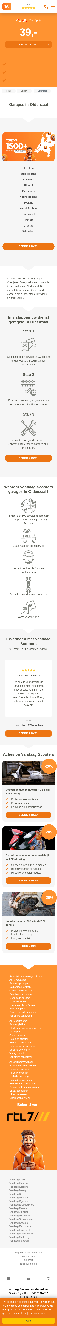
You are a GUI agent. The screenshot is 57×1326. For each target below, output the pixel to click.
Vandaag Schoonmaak (21, 1207)
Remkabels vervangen (21, 1068)
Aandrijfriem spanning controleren (27, 964)
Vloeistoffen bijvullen (20, 1086)
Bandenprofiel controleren (23, 1054)
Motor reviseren (18, 989)
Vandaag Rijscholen (20, 1189)
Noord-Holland (28, 197)
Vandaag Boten (17, 1182)
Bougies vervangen (19, 1057)
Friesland (28, 179)
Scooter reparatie (18, 997)
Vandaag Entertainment (22, 1193)
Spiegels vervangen (20, 1038)
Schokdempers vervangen (23, 1034)
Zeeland (28, 202)
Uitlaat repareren (18, 1082)
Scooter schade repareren (23, 1000)
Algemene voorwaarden (28, 1240)
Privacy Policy (29, 1244)
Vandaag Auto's (17, 1168)
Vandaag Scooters (19, 1211)
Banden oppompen (19, 971)
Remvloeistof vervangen (22, 1072)
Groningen (28, 191)
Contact (28, 1248)
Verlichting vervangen (21, 1004)
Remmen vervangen (20, 1031)
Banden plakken (18, 1012)
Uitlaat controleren (19, 1079)
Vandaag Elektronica (20, 1214)
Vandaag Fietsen (18, 1196)
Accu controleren (18, 1009)
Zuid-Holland (28, 173)
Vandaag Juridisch (19, 1200)
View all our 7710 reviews (29, 714)
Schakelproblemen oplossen (24, 1075)
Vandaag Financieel (20, 1218)
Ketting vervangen (19, 1061)
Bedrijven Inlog (28, 1252)
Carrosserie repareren (21, 979)
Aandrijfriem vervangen (21, 1050)
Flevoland (29, 168)
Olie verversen (17, 1023)
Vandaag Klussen (19, 1171)
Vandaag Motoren (19, 1186)
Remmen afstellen (19, 1027)
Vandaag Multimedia (20, 1204)
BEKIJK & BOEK (29, 246)
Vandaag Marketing (19, 1225)
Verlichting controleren (21, 1045)
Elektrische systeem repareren (25, 1016)
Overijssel (29, 214)
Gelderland (28, 231)
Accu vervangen (18, 968)
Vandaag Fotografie (19, 1229)
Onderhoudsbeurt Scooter (23, 993)
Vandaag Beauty (18, 1178)
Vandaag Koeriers (19, 1175)
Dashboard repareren (21, 982)
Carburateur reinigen (20, 975)
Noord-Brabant (28, 208)
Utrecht (28, 185)
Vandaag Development (21, 1222)
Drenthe (28, 225)
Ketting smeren (17, 1020)
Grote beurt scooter (20, 986)
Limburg (28, 220)
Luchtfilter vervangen (20, 1064)
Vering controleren (19, 1041)
